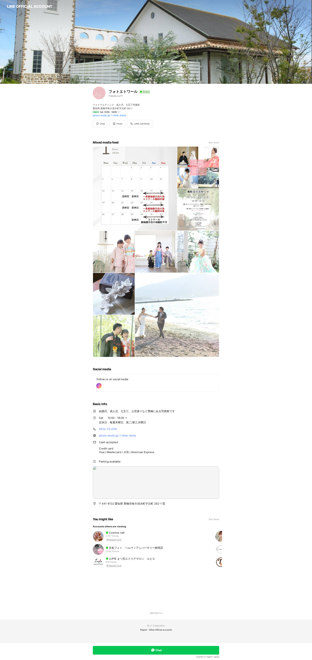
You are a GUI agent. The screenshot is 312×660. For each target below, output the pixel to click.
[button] (117, 123)
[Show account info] (144, 92)
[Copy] (164, 503)
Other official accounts (160, 629)
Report (143, 629)
